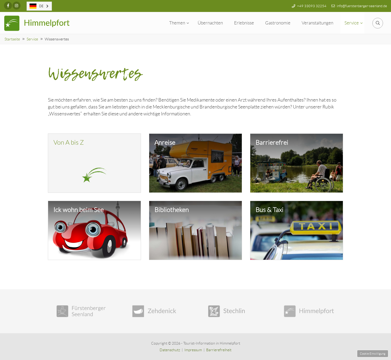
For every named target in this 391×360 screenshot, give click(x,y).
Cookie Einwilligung (372, 353)
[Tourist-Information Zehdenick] (158, 311)
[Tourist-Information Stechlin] (233, 311)
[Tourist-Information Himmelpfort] (309, 311)
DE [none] (41, 6)
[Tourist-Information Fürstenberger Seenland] (82, 311)
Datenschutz (170, 350)
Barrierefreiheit (218, 350)
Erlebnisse (244, 22)
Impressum (193, 350)
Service (351, 22)
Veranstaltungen (317, 22)
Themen (177, 22)
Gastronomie (277, 22)
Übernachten (210, 22)
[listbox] (39, 6)
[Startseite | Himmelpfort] (37, 23)
